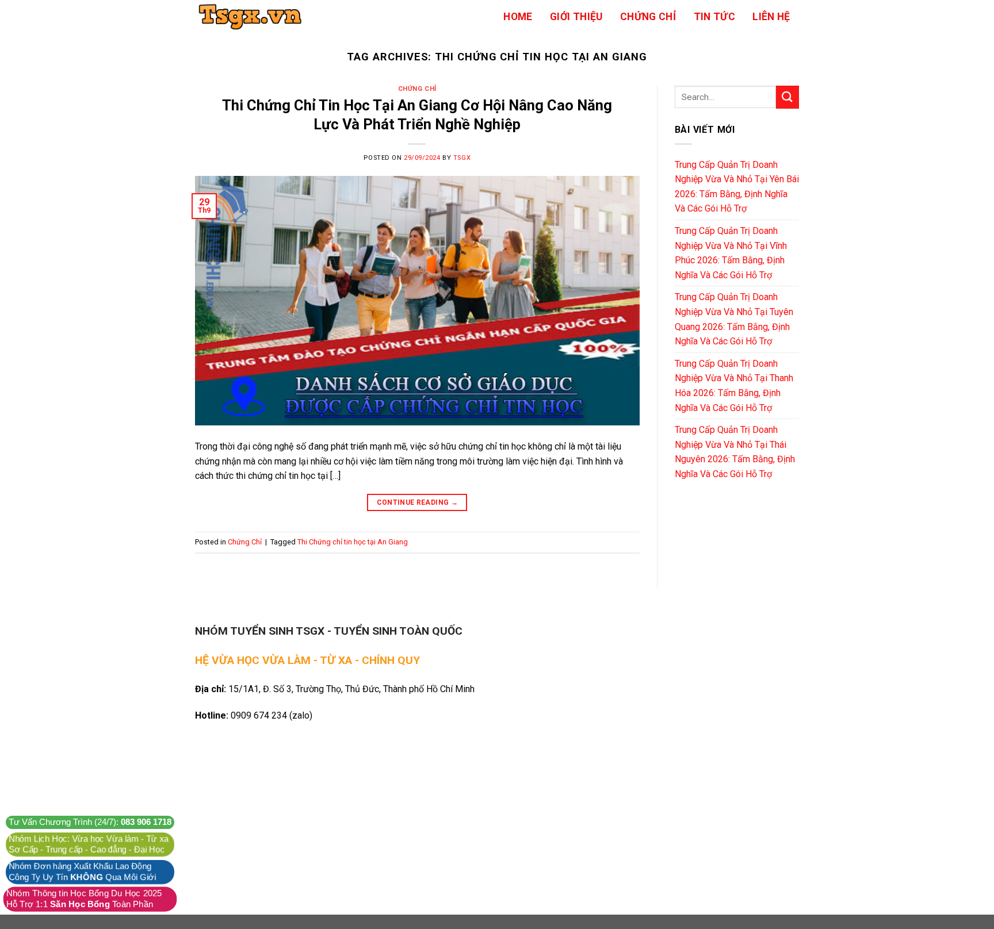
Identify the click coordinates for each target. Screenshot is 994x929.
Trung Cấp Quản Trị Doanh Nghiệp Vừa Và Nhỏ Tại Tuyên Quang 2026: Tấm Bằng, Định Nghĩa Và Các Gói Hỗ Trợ (734, 319)
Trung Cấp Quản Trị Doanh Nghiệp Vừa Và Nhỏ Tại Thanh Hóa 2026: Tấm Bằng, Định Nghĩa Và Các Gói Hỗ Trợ (734, 385)
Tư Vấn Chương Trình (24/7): (90, 822)
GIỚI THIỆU (576, 16)
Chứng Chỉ (648, 16)
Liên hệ (771, 16)
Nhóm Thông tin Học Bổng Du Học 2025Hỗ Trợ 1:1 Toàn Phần (84, 899)
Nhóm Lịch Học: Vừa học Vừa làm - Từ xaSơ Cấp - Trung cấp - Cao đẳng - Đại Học (89, 844)
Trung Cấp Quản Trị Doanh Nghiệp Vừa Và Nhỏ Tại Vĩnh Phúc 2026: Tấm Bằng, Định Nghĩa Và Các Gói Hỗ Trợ (731, 253)
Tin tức (714, 16)
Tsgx (462, 158)
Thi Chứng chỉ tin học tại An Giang (352, 542)
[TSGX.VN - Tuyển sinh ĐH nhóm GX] (252, 16)
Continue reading (417, 502)
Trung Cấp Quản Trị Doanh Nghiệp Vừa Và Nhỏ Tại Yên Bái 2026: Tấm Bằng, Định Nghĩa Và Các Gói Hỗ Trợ (737, 186)
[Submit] (787, 97)
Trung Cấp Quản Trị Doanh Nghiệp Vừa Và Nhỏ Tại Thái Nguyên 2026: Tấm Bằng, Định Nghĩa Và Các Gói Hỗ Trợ (735, 451)
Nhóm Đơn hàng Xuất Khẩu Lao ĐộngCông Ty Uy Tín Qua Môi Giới (82, 872)
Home (517, 16)
